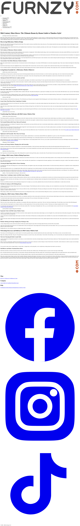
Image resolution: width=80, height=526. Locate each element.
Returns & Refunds (12, 287)
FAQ (1, 287)
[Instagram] (40, 445)
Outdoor (4, 25)
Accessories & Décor (6, 27)
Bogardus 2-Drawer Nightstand (12, 140)
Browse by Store (14, 278)
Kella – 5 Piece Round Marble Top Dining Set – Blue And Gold (31, 171)
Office (4, 23)
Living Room (5, 18)
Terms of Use (18, 287)
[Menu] (0, 15)
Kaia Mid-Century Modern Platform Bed (72, 129)
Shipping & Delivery (5, 287)
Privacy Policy (23, 287)
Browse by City (3, 278)
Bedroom (4, 20)
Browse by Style (9, 278)
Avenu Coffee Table (34, 95)
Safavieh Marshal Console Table (25, 242)
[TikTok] (40, 524)
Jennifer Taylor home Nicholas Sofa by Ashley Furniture (23, 85)
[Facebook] (40, 366)
